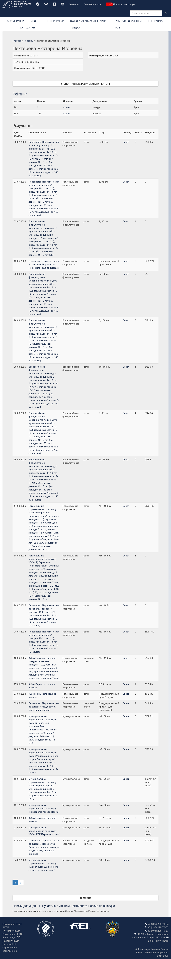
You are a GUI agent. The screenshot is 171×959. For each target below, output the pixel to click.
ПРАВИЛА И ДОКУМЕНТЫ (127, 20)
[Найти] (165, 13)
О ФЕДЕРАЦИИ (15, 20)
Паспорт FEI (9, 944)
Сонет (66, 107)
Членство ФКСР (11, 930)
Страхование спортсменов (10, 949)
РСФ (117, 27)
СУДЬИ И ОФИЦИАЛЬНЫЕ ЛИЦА (88, 20)
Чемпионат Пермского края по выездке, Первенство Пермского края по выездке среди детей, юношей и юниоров (44, 847)
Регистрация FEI (12, 937)
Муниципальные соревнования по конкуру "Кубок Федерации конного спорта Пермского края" (43, 865)
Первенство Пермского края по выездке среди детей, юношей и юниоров (44, 706)
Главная (17, 40)
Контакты (74, 4)
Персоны (28, 40)
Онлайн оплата (92, 4)
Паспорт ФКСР (11, 940)
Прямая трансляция (121, 4)
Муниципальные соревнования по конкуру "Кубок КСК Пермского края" (44, 831)
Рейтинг (20, 94)
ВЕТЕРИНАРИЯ (156, 20)
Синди (126, 684)
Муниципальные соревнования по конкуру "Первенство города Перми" (44, 808)
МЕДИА (76, 27)
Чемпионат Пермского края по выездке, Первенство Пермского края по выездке (44, 264)
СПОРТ (35, 20)
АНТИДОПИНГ (28, 27)
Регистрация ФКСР (13, 934)
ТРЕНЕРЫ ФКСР (54, 20)
